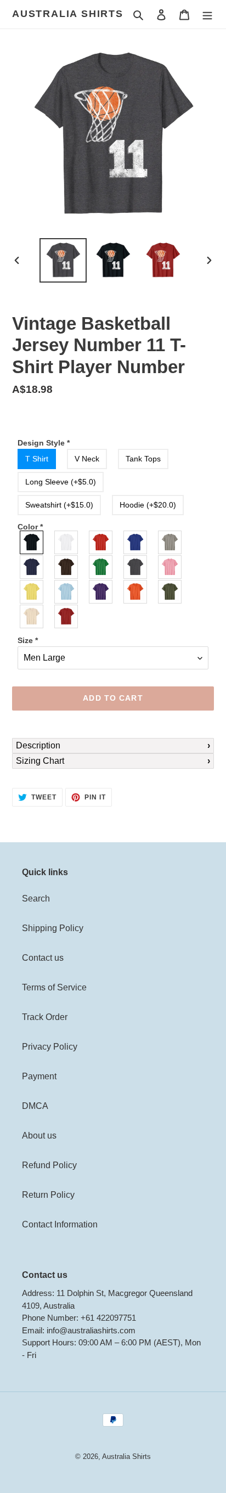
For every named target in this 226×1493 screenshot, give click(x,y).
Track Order (44, 1017)
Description (38, 745)
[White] (66, 542)
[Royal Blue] (135, 542)
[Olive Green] (170, 591)
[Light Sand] (32, 616)
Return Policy (48, 1194)
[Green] (101, 567)
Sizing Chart (40, 760)
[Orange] (135, 591)
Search (36, 898)
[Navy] (32, 567)
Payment (39, 1076)
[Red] (101, 542)
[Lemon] (32, 591)
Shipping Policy (52, 928)
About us (39, 1135)
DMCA (35, 1106)
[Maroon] (66, 616)
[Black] (32, 542)
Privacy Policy (49, 1046)
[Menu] (207, 14)
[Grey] (170, 542)
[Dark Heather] (135, 567)
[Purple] (101, 591)
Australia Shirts (67, 13)
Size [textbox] (28, 640)
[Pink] (170, 567)
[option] (63, 260)
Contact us (43, 957)
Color (30, 526)
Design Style (44, 442)
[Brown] (66, 567)
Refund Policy (49, 1165)
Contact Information (60, 1224)
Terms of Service (54, 987)
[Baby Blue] (66, 591)
